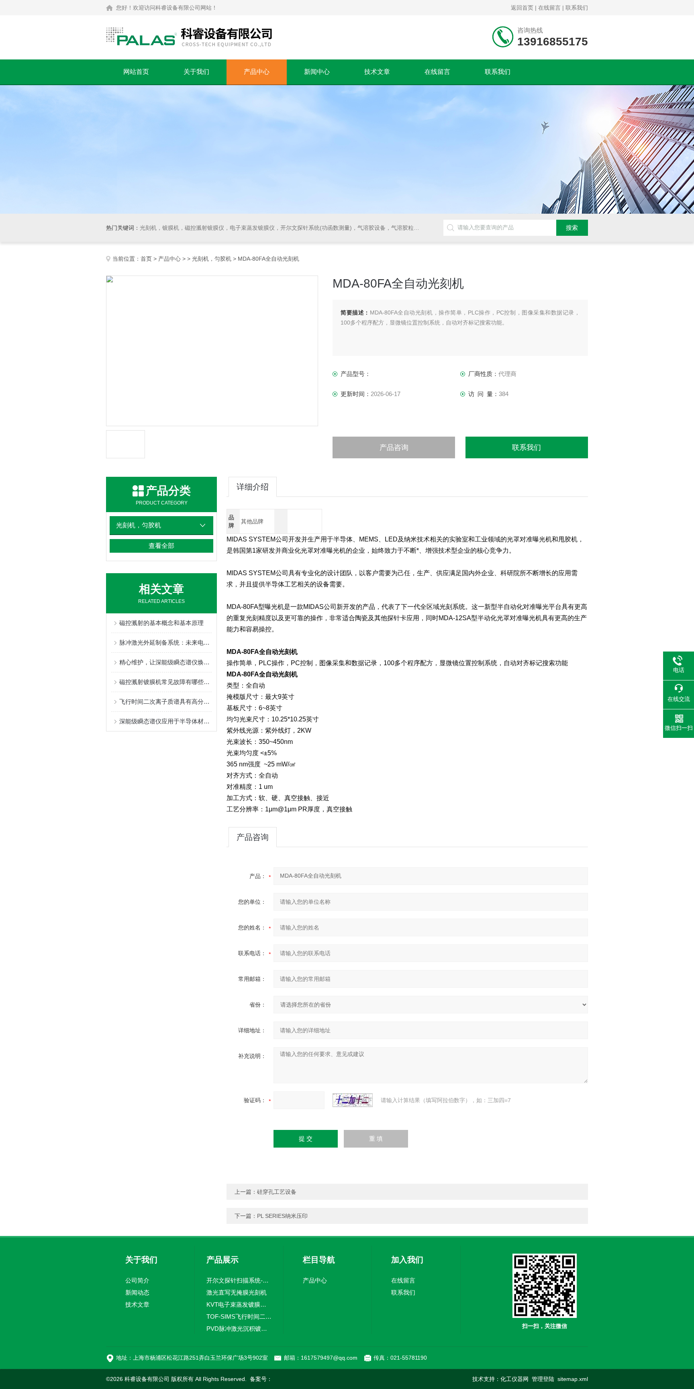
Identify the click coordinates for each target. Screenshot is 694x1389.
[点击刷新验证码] (353, 1100)
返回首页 (522, 7)
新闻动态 (137, 1292)
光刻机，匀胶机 (211, 258)
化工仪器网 (514, 1379)
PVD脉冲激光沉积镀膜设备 (238, 1328)
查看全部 (161, 545)
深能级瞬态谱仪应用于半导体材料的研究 (165, 721)
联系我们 (576, 7)
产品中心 (256, 71)
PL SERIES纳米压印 (282, 1216)
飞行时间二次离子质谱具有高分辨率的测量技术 (165, 701)
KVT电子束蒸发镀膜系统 (238, 1304)
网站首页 (136, 71)
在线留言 (549, 7)
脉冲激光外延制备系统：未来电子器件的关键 (165, 642)
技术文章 (377, 71)
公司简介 (137, 1280)
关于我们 (196, 71)
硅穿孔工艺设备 (276, 1192)
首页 (146, 258)
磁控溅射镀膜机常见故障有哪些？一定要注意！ (165, 681)
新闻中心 (317, 71)
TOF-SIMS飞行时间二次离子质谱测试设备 (238, 1316)
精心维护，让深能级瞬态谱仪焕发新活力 (165, 662)
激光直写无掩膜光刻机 (236, 1292)
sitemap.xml (572, 1379)
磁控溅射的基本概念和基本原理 (161, 622)
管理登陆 (543, 1379)
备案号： (261, 1379)
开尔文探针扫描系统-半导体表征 (238, 1280)
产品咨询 (394, 447)
